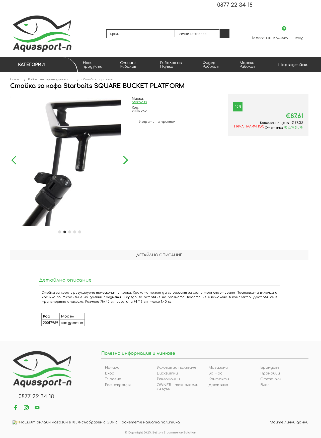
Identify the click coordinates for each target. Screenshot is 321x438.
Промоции (270, 373)
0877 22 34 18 (235, 5)
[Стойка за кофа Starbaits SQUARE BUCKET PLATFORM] (10, 96)
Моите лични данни (289, 422)
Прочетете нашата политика (149, 422)
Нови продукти (92, 65)
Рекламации (168, 379)
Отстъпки (270, 379)
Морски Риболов (247, 65)
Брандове (270, 367)
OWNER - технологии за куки (178, 387)
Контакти (218, 379)
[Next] (124, 160)
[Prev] (15, 160)
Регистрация (118, 385)
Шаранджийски (293, 65)
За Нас (215, 373)
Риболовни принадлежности (51, 79)
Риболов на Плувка (171, 65)
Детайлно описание (159, 255)
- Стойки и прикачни (97, 79)
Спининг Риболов (128, 65)
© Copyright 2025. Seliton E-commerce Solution (160, 432)
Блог (265, 385)
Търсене (113, 379)
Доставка (218, 385)
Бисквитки (167, 373)
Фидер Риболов (211, 65)
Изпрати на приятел (157, 121)
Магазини (261, 38)
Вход (299, 38)
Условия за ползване (177, 367)
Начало (16, 79)
